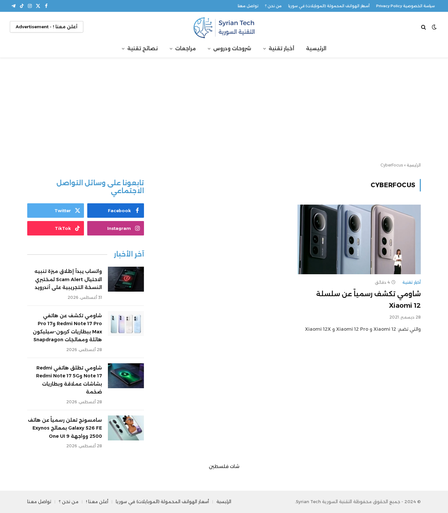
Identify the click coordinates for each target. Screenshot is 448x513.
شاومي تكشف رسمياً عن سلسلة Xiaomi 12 (368, 299)
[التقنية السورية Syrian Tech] (224, 27)
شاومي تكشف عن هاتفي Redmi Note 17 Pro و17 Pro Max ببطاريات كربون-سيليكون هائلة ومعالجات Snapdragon (67, 328)
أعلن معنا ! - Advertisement (46, 26)
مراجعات (185, 48)
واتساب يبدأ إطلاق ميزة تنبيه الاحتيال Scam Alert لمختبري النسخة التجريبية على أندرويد (68, 279)
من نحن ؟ (273, 6)
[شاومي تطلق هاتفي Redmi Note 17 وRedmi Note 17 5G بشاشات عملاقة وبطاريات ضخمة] (126, 375)
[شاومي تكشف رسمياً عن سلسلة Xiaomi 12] (359, 239)
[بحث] (424, 26)
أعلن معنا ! (97, 501)
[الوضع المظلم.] (434, 27)
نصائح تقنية (142, 48)
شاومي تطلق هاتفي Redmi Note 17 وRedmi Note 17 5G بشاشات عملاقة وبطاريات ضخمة (69, 380)
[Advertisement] (224, 110)
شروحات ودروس (232, 48)
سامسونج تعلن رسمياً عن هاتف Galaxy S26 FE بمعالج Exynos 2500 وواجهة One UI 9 (65, 428)
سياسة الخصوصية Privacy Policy (405, 6)
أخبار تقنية (281, 48)
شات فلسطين (224, 466)
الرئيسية (316, 48)
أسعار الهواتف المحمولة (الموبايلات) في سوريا (329, 6)
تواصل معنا (248, 6)
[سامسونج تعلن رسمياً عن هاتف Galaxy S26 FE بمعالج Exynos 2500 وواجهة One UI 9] (126, 427)
